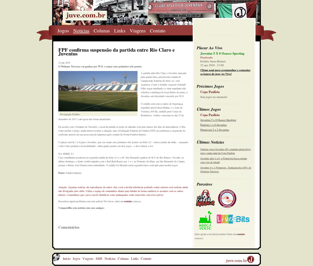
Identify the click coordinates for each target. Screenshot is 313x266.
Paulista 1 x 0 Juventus (213, 125)
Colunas (102, 30)
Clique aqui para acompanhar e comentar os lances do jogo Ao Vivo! (225, 72)
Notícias (81, 30)
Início (66, 258)
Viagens (138, 30)
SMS (99, 258)
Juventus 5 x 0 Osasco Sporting (218, 120)
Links (119, 30)
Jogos (63, 30)
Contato (157, 30)
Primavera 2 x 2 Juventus (214, 130)
